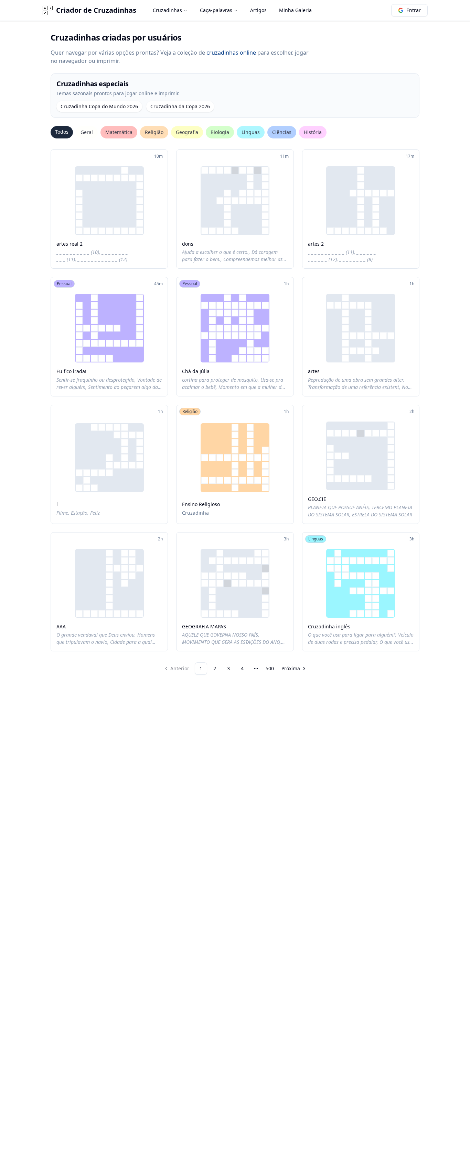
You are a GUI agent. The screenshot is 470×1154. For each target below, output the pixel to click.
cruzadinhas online (231, 52)
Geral (87, 132)
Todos (61, 131)
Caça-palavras (216, 10)
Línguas (251, 132)
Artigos (258, 10)
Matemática (118, 132)
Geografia (187, 132)
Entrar (413, 10)
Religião (154, 132)
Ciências (281, 132)
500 (270, 668)
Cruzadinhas (167, 10)
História (313, 132)
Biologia (220, 132)
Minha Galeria (295, 10)
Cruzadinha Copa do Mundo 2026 (99, 106)
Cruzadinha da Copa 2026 (180, 106)
